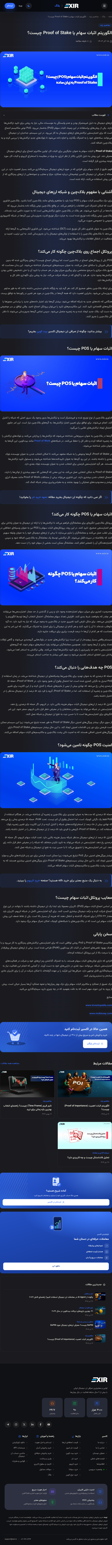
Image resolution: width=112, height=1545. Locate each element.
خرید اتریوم (33, 880)
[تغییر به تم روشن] (29, 6)
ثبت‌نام (10, 5)
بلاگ (57, 6)
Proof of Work (42, 441)
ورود (20, 5)
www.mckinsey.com (100, 1014)
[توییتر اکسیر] (24, 1424)
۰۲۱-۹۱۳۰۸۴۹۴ (26, 1539)
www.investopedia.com (99, 1005)
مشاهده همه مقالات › (9, 1063)
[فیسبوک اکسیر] (40, 1424)
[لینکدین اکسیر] (32, 1424)
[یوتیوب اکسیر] (49, 1424)
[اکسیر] (71, 6)
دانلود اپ (56, 1266)
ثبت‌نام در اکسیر (54, 1202)
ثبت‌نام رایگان (93, 1044)
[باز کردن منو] (104, 6)
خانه (110, 16)
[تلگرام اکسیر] (8, 1424)
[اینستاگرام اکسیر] (16, 1424)
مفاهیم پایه (94, 16)
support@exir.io (11, 1539)
